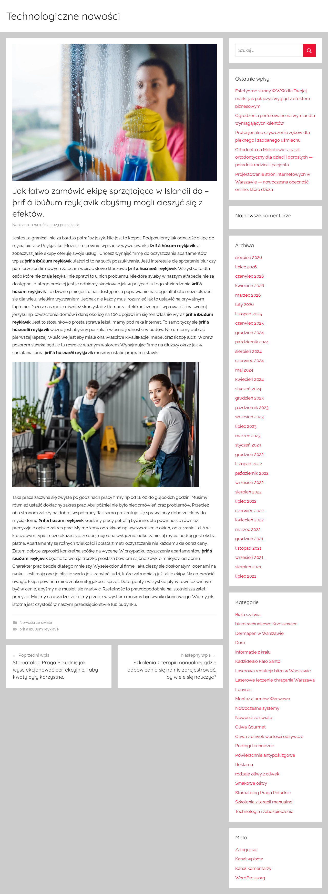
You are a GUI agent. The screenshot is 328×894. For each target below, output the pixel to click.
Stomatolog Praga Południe (263, 792)
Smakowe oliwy (251, 783)
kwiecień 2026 (249, 285)
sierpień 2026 (248, 257)
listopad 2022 (248, 463)
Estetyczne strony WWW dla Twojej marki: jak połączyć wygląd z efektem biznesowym (272, 98)
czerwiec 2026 (249, 276)
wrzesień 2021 (249, 557)
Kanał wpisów (249, 858)
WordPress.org (250, 877)
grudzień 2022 (249, 454)
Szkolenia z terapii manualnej (264, 801)
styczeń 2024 (248, 388)
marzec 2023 (248, 435)
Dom (240, 642)
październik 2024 (252, 341)
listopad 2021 (248, 548)
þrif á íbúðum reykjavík (39, 629)
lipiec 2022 (246, 501)
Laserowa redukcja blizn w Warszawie (273, 670)
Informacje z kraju (253, 652)
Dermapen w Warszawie (259, 633)
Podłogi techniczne (254, 745)
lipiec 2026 (246, 266)
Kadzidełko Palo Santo (257, 661)
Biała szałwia (248, 614)
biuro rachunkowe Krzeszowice (266, 623)
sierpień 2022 (248, 491)
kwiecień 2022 (249, 519)
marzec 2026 (248, 295)
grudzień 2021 (249, 538)
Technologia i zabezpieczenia (264, 811)
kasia (74, 224)
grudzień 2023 (249, 398)
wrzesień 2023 (249, 416)
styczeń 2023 (248, 445)
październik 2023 (252, 407)
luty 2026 (244, 304)
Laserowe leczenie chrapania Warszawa (275, 680)
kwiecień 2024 (249, 379)
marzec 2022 (248, 529)
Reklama (244, 764)
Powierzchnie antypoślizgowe (265, 755)
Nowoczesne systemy (257, 708)
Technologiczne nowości (63, 15)
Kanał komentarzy (253, 868)
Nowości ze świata (35, 622)
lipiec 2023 (246, 426)
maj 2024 (244, 370)
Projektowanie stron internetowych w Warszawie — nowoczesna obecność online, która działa (272, 182)
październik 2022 (252, 473)
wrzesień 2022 (249, 482)
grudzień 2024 (249, 332)
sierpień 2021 (248, 566)
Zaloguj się (246, 849)
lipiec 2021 (245, 576)
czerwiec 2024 (249, 360)
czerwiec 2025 (249, 323)
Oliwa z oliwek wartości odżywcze (269, 736)
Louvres (243, 689)
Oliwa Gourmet (250, 727)
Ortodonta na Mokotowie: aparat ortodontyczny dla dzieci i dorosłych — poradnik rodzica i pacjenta (274, 157)
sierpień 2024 (248, 351)
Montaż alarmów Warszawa (262, 698)
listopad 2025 (248, 313)
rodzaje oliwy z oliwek (257, 773)
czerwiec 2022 (249, 510)
